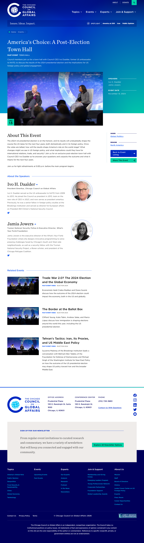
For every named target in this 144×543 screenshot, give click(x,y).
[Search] (134, 2)
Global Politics (117, 136)
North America (117, 145)
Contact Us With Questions (110, 408)
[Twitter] (8, 213)
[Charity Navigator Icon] (128, 515)
